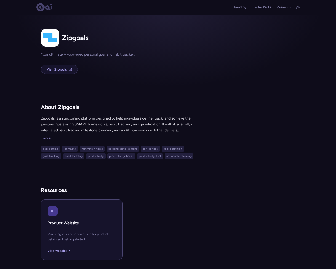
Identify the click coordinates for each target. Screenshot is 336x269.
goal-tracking (51, 156)
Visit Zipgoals (57, 69)
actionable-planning (179, 156)
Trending (239, 7)
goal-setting (50, 148)
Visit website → (59, 251)
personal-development (122, 148)
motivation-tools (92, 148)
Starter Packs (261, 7)
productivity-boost (121, 156)
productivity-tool (150, 156)
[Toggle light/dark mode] (298, 7)
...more (46, 138)
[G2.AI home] (44, 7)
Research (284, 7)
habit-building (74, 156)
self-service (150, 148)
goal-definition (172, 148)
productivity (96, 156)
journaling (70, 148)
